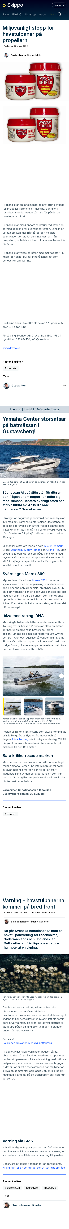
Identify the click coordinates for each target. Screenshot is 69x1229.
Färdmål (17, 14)
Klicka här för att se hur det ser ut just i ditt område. (34, 1167)
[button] (61, 675)
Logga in (59, 5)
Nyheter (55, 14)
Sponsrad (10, 814)
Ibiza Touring (20, 739)
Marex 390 (39, 580)
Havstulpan (50, 1188)
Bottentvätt (11, 368)
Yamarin (58, 546)
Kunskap (30, 14)
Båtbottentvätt (12, 1188)
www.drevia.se (11, 348)
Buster (48, 546)
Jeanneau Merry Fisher (25, 549)
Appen (43, 14)
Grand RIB (52, 549)
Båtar (6, 14)
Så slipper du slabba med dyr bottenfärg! (27, 1043)
